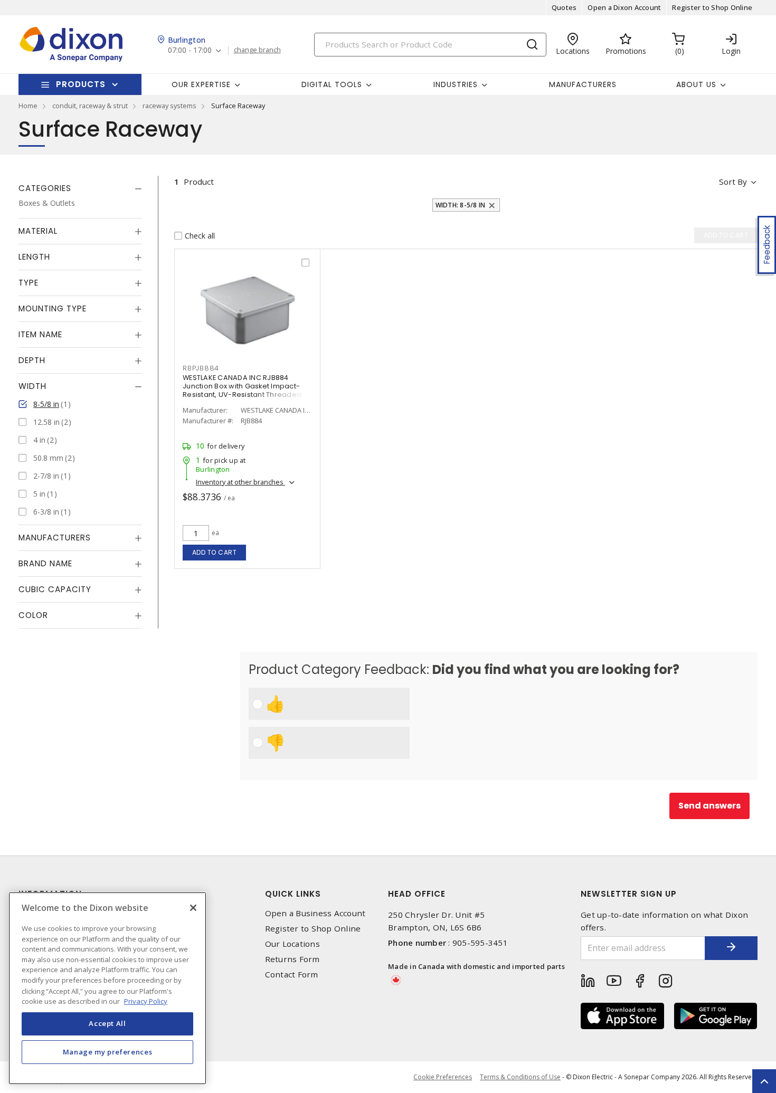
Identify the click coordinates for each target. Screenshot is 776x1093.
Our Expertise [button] (201, 84)
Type (28, 282)
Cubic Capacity (54, 589)
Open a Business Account (315, 913)
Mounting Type (52, 308)
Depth (31, 360)
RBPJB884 (201, 368)
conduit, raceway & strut (90, 105)
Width (32, 386)
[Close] (193, 907)
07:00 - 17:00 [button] (190, 50)
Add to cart (214, 552)
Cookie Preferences (442, 1077)
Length (34, 256)
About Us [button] (696, 84)
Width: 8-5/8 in (461, 205)
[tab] (80, 188)
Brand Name (45, 563)
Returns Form (292, 959)
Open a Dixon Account (624, 7)
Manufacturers (583, 84)
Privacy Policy (145, 1000)
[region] (107, 988)
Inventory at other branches (240, 482)
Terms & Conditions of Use (520, 1076)
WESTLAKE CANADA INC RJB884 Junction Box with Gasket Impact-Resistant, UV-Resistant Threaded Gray (242, 390)
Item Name (40, 334)
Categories (44, 188)
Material (38, 230)
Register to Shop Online (712, 7)
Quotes (564, 7)
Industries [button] (455, 84)
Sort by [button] (733, 181)
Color (33, 615)
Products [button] (81, 84)
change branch (257, 50)
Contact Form (291, 975)
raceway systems (169, 105)
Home (27, 105)
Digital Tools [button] (331, 84)
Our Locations (292, 944)
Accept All (107, 1023)
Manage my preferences (108, 1052)
